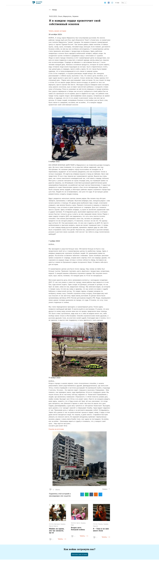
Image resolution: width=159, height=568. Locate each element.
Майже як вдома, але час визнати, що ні (56, 531)
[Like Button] (50, 489)
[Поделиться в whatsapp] (87, 494)
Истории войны (39, 2)
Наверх (104, 489)
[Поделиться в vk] (91, 494)
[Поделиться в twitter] (100, 494)
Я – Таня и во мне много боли (101, 530)
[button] (79, 554)
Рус (123, 3)
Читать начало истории (57, 31)
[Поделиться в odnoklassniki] (96, 494)
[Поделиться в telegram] (82, 494)
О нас (117, 3)
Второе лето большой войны (78, 528)
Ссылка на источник (56, 429)
